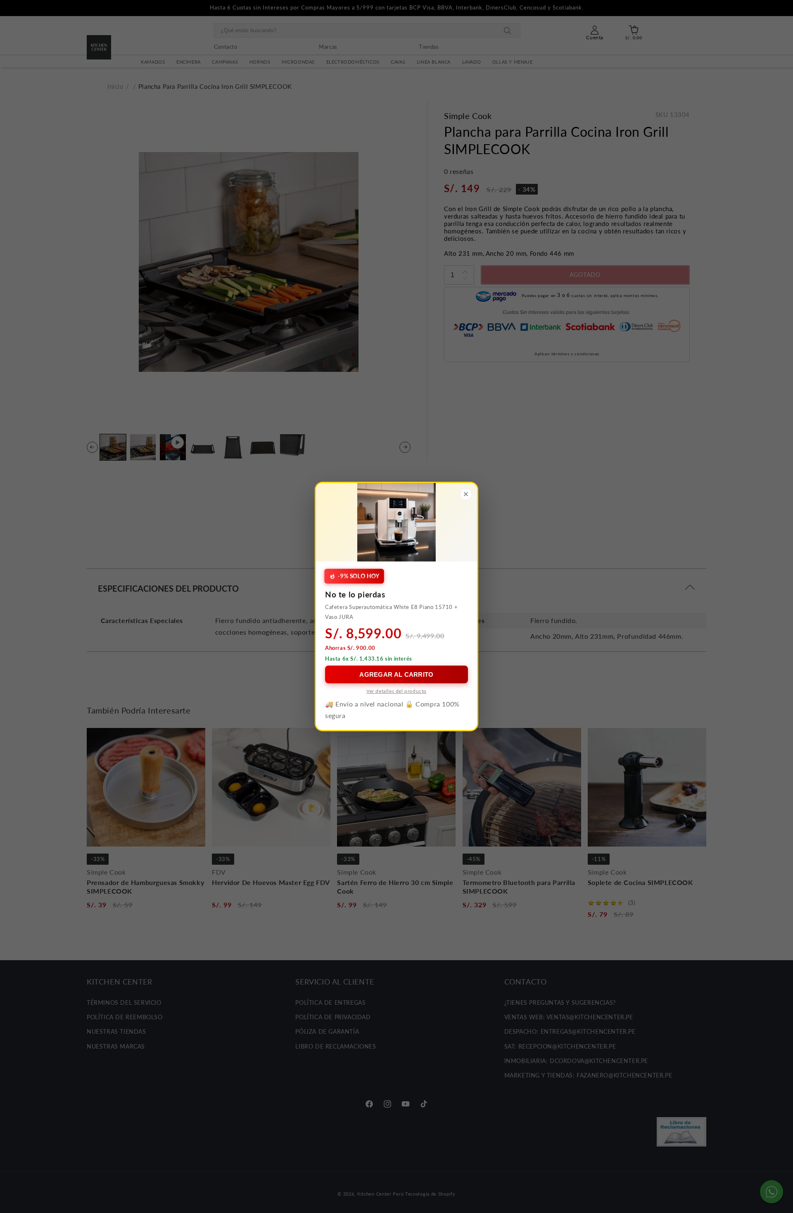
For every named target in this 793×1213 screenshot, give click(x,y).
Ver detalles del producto (396, 691)
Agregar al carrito (396, 674)
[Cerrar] (466, 494)
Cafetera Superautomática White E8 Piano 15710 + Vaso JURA (391, 612)
